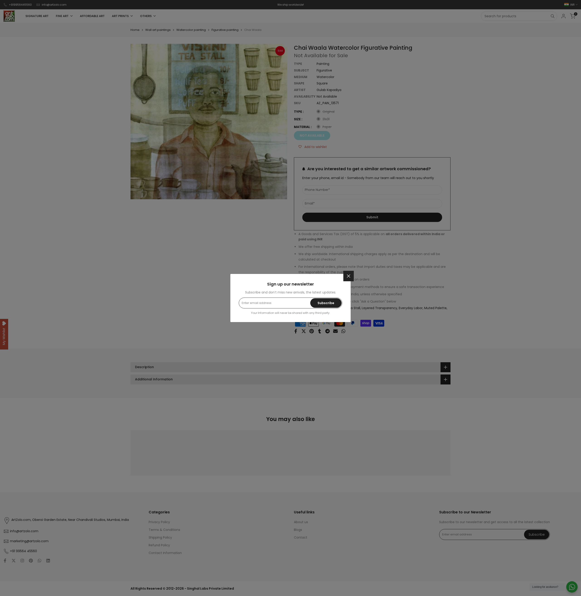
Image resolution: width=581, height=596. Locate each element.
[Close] (348, 276)
